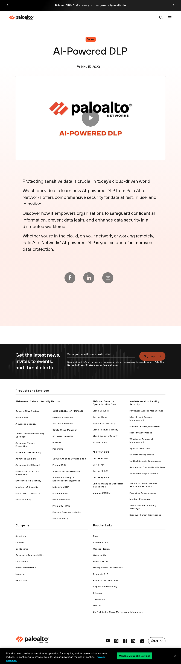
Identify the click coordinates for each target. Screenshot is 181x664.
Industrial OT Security (28, 493)
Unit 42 (97, 605)
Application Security (104, 423)
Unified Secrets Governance (145, 461)
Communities (100, 542)
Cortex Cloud (100, 417)
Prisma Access (60, 493)
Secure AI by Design (27, 411)
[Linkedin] (88, 277)
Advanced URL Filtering (28, 452)
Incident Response (140, 499)
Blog (95, 536)
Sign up (149, 356)
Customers (22, 561)
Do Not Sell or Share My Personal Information (118, 612)
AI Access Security (26, 423)
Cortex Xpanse (101, 477)
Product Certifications (105, 580)
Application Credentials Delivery (147, 467)
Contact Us (22, 548)
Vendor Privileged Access (144, 473)
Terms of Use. (110, 365)
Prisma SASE (59, 465)
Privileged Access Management (147, 410)
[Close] (175, 656)
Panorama (57, 448)
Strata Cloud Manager (64, 430)
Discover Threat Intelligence (145, 514)
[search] (161, 18)
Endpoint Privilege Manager (145, 426)
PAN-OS (56, 442)
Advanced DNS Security (29, 465)
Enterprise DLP (60, 487)
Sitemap (98, 593)
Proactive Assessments (143, 493)
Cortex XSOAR (101, 471)
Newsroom (22, 580)
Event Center (100, 561)
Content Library (101, 548)
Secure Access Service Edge (69, 458)
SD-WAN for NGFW (63, 436)
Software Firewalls (62, 423)
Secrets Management (142, 454)
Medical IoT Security (27, 487)
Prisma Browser (60, 499)
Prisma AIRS (22, 417)
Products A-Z (100, 574)
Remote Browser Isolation (66, 512)
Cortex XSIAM (100, 458)
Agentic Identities (140, 448)
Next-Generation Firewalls (67, 411)
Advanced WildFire (26, 458)
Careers (20, 542)
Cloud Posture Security (105, 429)
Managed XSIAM (101, 493)
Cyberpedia (99, 555)
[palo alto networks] (21, 17)
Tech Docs (99, 599)
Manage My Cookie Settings (134, 655)
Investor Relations (26, 567)
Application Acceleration (66, 471)
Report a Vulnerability (105, 586)
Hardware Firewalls (62, 417)
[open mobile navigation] (169, 18)
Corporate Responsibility (29, 555)
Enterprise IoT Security (28, 480)
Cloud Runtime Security (106, 436)
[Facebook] (69, 277)
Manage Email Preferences (108, 567)
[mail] (107, 277)
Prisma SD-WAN (61, 505)
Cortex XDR (99, 464)
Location (20, 574)
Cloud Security (101, 410)
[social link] (108, 641)
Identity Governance (141, 432)
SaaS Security (23, 499)
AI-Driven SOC (101, 452)
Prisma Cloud (100, 442)
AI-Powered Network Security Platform (38, 401)
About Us (21, 536)
